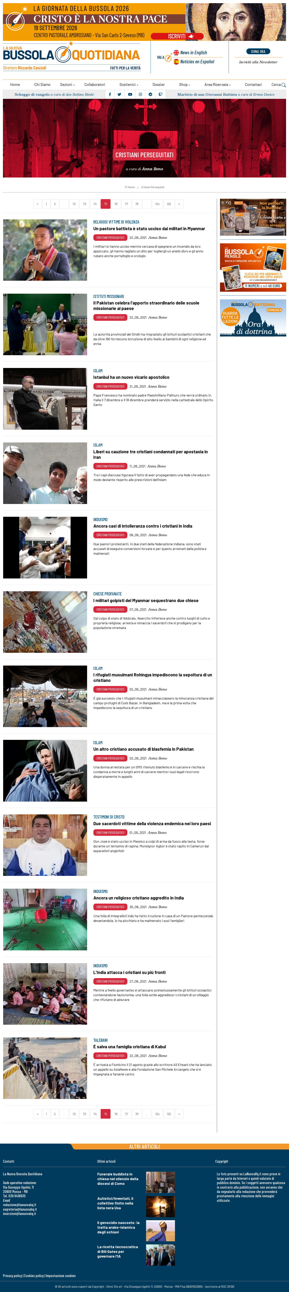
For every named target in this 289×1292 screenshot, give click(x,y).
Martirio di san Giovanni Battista (207, 94)
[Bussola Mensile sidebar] (253, 267)
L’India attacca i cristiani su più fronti (129, 972)
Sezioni (66, 84)
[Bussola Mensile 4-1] (253, 217)
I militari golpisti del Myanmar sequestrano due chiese (146, 600)
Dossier (159, 84)
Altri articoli (144, 1146)
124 (157, 204)
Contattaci (253, 84)
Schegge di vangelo (32, 94)
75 (105, 204)
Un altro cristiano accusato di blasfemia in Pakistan (143, 749)
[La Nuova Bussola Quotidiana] (72, 57)
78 (136, 204)
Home (15, 84)
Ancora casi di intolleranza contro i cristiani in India (142, 526)
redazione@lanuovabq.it (19, 1204)
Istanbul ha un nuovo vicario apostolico (131, 377)
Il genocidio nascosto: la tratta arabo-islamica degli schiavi (118, 1227)
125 (169, 204)
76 (116, 204)
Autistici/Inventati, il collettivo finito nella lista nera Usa (115, 1203)
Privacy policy (12, 1275)
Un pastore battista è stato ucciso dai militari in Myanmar (149, 228)
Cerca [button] (277, 84)
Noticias (197, 61)
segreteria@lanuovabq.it (20, 1209)
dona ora (258, 51)
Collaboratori (94, 84)
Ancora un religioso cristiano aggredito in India (138, 897)
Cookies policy (34, 1275)
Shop (183, 84)
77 (126, 204)
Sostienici (128, 84)
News (193, 52)
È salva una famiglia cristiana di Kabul (129, 1046)
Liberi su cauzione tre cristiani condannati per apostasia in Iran (150, 454)
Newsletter (258, 62)
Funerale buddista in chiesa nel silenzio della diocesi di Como (117, 1179)
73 (84, 204)
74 (95, 204)
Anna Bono (157, 237)
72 (74, 204)
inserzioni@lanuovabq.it (19, 1213)
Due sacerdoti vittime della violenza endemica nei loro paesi (152, 823)
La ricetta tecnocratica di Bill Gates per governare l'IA (117, 1251)
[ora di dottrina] (253, 318)
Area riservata (216, 84)
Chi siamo (42, 84)
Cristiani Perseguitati (144, 154)
